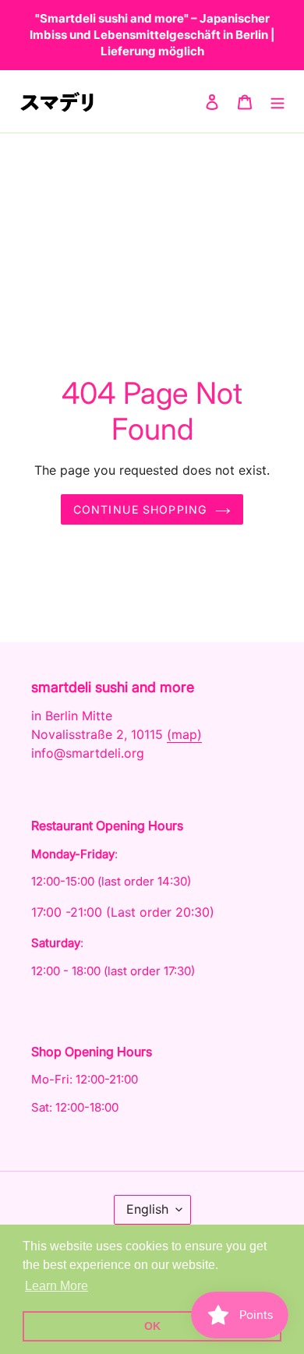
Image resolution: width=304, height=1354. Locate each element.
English (147, 1209)
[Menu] (277, 101)
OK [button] (152, 1326)
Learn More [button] (56, 1285)
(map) (184, 734)
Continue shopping (140, 509)
